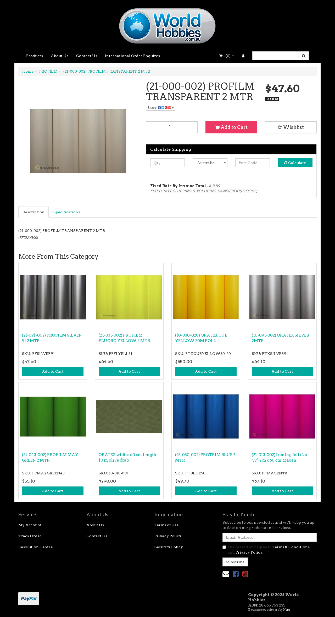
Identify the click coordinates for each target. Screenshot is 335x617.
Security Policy (168, 547)
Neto (286, 609)
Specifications (66, 212)
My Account (30, 525)
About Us (59, 56)
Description (33, 212)
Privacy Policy (167, 536)
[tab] (33, 212)
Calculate (296, 163)
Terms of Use (166, 525)
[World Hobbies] (167, 24)
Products (34, 56)
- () (226, 56)
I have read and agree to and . (269, 549)
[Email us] (225, 574)
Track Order (29, 536)
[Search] (304, 55)
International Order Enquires (132, 56)
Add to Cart (234, 127)
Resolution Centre (35, 547)
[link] (236, 574)
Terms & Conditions (291, 547)
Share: (153, 108)
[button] (291, 127)
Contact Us (86, 56)
